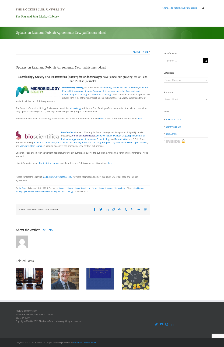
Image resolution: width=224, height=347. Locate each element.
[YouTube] (161, 324)
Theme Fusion (90, 342)
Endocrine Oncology (91, 142)
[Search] (203, 7)
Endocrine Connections (44, 142)
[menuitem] (179, 7)
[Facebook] (151, 324)
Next (145, 51)
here (101, 118)
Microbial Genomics (92, 91)
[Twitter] (156, 324)
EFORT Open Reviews (137, 142)
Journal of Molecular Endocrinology (93, 139)
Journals (62, 188)
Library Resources (105, 188)
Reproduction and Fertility (68, 142)
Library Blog (79, 188)
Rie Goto (22, 188)
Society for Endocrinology (62, 191)
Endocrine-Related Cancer (108, 135)
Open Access (28, 191)
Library (70, 188)
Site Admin (171, 133)
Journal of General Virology (125, 87)
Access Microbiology (101, 94)
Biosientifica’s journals (49, 163)
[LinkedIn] (172, 324)
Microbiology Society (72, 87)
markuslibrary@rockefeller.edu (57, 176)
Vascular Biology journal (31, 145)
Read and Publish (42, 191)
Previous (136, 51)
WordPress (77, 342)
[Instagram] (166, 324)
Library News (91, 188)
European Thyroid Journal (114, 142)
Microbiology (106, 87)
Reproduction (121, 139)
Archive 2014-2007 (175, 119)
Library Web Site (173, 126)
